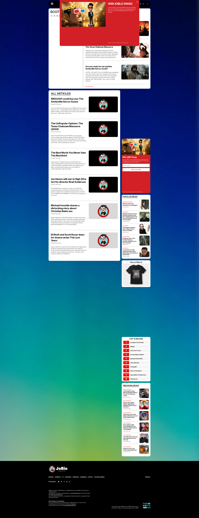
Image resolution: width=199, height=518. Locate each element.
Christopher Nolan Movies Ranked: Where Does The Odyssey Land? (130, 393)
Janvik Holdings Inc (75, 493)
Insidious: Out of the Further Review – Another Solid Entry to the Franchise (129, 241)
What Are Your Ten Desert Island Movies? (130, 449)
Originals (83, 477)
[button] (52, 4)
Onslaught (133, 367)
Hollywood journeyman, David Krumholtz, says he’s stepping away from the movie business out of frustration (130, 217)
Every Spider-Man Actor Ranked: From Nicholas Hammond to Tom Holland (130, 427)
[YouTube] (58, 481)
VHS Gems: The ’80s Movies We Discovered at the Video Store (130, 416)
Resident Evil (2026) (136, 358)
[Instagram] (140, 3)
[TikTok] (143, 3)
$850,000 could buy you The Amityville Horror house (67, 100)
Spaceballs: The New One (138, 375)
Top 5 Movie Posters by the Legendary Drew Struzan (130, 438)
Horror (57, 477)
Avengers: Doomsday (137, 342)
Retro (90, 477)
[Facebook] (64, 481)
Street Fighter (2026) (137, 354)
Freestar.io (73, 504)
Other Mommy (134, 362)
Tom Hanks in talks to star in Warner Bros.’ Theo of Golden (129, 229)
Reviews (68, 477)
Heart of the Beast (136, 371)
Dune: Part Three (135, 350)
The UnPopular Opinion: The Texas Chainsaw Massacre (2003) (67, 126)
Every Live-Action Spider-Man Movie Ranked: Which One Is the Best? (130, 405)
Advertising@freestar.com (69, 505)
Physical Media (99, 477)
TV (63, 477)
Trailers (76, 477)
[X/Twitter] (61, 481)
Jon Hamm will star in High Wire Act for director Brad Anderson (68, 180)
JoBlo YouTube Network (57, 494)
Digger (132, 346)
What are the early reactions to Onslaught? (130, 204)
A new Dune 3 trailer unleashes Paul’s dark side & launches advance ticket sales (130, 252)
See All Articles (89, 86)
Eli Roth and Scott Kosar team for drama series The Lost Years (67, 237)
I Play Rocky (133, 379)
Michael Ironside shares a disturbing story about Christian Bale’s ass (65, 208)
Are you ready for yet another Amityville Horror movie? (98, 67)
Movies (51, 477)
